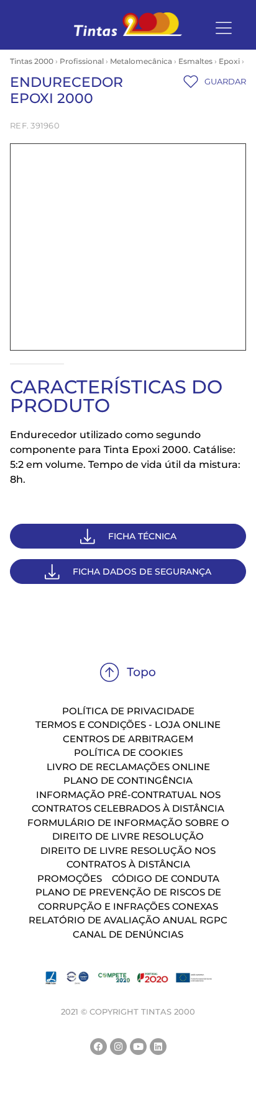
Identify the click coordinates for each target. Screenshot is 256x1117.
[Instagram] (118, 1046)
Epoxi (229, 61)
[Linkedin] (158, 1046)
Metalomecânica (141, 61)
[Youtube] (138, 1046)
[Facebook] (98, 1046)
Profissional (82, 61)
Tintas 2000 (31, 61)
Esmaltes (195, 61)
